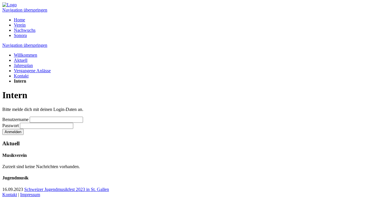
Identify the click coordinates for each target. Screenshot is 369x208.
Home (19, 19)
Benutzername (15, 119)
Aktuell (20, 60)
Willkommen (25, 55)
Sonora (20, 35)
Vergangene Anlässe (32, 70)
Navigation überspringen (24, 10)
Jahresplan (23, 65)
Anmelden (13, 132)
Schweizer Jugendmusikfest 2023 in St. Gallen (66, 189)
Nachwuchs (24, 30)
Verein (20, 25)
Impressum (30, 194)
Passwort (10, 125)
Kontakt (21, 75)
